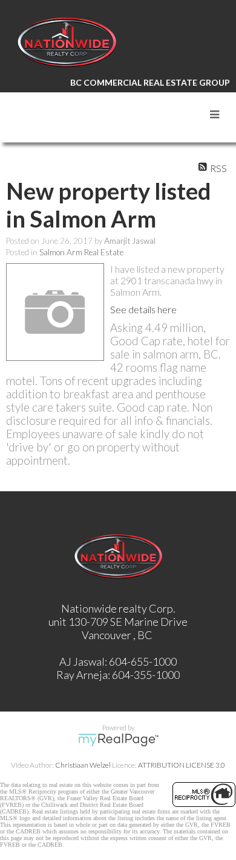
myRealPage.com (118, 739)
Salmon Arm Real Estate (81, 252)
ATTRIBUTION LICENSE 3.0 (181, 764)
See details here (143, 309)
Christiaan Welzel (83, 764)
